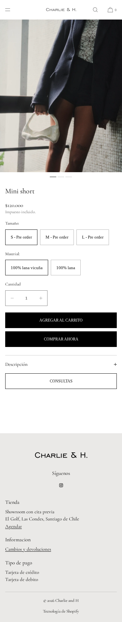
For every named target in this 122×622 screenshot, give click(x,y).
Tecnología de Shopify (61, 611)
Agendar (13, 526)
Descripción (16, 364)
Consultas (61, 381)
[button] (95, 9)
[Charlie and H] (61, 10)
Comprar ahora (61, 339)
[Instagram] (61, 485)
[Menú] (13, 9)
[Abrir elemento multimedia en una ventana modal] (61, 96)
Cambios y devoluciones (28, 549)
